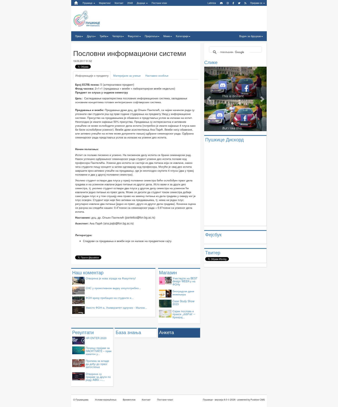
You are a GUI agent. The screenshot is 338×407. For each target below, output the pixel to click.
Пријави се (256, 2)
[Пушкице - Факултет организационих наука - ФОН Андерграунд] (96, 18)
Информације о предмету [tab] (92, 75)
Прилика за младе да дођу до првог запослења (97, 364)
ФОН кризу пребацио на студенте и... (110, 298)
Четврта (117, 36)
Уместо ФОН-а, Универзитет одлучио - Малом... (116, 307)
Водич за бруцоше (250, 36)
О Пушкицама (80, 399)
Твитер (212, 252)
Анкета (166, 332)
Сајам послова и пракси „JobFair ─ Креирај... (184, 314)
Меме (166, 36)
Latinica (212, 2)
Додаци (141, 2)
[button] (209, 99)
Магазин (168, 272)
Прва (78, 36)
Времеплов (129, 399)
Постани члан (159, 2)
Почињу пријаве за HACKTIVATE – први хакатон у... (98, 351)
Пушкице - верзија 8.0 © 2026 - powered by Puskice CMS (234, 399)
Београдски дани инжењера (183, 292)
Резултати (83, 332)
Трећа (103, 36)
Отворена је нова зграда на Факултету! (111, 278)
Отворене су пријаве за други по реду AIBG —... (98, 377)
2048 (130, 2)
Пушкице (88, 2)
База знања (128, 332)
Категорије (182, 36)
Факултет (133, 36)
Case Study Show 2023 (183, 302)
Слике (211, 62)
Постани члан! (165, 399)
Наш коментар (87, 272)
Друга (90, 36)
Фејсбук (213, 234)
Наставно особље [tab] (156, 75)
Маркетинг (105, 2)
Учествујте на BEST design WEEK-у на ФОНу (185, 281)
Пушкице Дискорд (224, 139)
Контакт (119, 2)
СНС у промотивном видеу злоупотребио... (113, 288)
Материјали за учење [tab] (127, 75)
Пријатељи (151, 36)
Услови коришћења (105, 399)
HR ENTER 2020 (96, 338)
